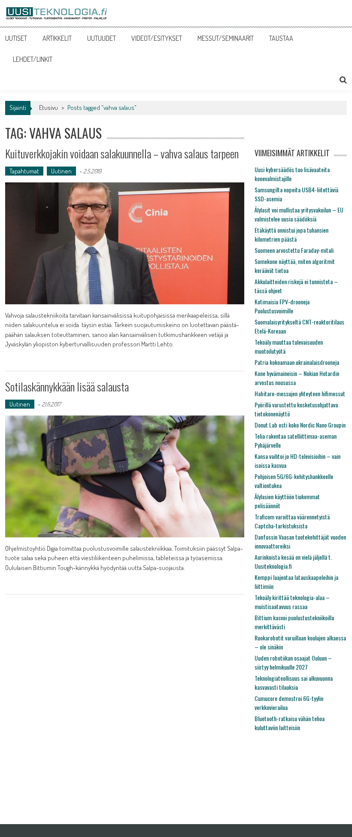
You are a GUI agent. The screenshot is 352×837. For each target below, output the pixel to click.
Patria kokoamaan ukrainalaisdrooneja (297, 362)
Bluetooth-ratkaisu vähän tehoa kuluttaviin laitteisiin (290, 723)
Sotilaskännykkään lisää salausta (67, 386)
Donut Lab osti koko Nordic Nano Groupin (300, 424)
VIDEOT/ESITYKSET (156, 38)
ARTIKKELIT (57, 38)
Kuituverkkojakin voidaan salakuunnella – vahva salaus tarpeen (122, 153)
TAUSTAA (281, 38)
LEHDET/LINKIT (32, 59)
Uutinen (61, 171)
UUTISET (16, 38)
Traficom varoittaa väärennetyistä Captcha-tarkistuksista (292, 521)
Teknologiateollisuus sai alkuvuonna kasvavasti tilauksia (294, 682)
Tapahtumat (24, 171)
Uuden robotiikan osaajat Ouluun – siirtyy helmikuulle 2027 (293, 662)
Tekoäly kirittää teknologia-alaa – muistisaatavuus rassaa (292, 602)
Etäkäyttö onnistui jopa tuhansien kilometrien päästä (291, 234)
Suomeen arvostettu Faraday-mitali (294, 250)
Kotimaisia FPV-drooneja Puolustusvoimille (282, 306)
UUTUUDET (101, 38)
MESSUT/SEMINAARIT (225, 38)
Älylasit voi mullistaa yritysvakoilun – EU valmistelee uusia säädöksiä (299, 214)
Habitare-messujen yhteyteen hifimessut (300, 393)
